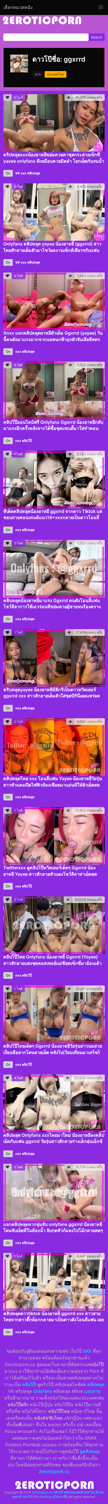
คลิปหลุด (33, 173)
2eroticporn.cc (54, 1471)
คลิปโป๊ (27, 441)
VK (17, 173)
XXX (87, 1351)
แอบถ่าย (92, 1391)
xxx (24, 173)
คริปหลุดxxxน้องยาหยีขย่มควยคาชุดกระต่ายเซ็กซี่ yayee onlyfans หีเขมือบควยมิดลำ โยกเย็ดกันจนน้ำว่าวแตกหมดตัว (53, 161)
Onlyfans (43, 1391)
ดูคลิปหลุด (90, 1451)
